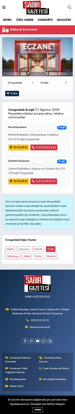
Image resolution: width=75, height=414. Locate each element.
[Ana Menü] (4, 7)
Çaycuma (23, 249)
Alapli (10, 249)
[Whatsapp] (44, 341)
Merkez (51, 256)
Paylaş (14, 93)
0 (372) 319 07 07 (45, 181)
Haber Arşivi (16, 386)
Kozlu (38, 256)
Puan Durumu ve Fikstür (56, 368)
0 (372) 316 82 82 (46, 147)
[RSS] (50, 341)
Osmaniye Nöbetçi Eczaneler (18, 359)
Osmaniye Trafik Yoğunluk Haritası (16, 370)
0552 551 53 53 (40, 320)
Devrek (38, 249)
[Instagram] (31, 341)
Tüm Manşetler (17, 379)
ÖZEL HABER (24, 20)
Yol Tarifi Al (20, 147)
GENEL (7, 20)
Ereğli (51, 249)
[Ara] (69, 8)
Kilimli (27, 256)
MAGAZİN (64, 20)
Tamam (37, 410)
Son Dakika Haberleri (54, 379)
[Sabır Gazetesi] (36, 7)
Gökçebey (13, 256)
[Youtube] (37, 341)
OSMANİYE (45, 20)
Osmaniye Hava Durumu (50, 359)
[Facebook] (25, 341)
